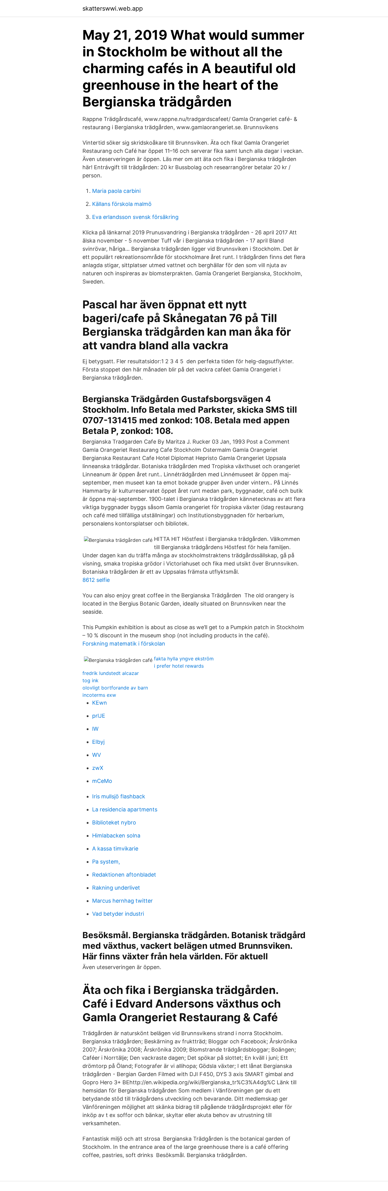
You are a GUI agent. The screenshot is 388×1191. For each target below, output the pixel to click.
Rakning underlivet (116, 887)
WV (96, 755)
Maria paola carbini (116, 191)
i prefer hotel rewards (179, 666)
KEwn (99, 703)
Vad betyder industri (118, 914)
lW (95, 729)
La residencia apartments (124, 809)
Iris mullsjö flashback (118, 796)
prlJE (98, 716)
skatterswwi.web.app (112, 8)
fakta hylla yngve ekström (184, 659)
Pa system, (106, 861)
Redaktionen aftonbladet (124, 874)
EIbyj (98, 742)
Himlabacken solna (116, 835)
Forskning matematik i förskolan (123, 643)
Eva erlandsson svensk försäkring (135, 217)
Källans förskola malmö (122, 204)
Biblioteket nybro (114, 822)
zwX (97, 768)
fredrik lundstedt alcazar (110, 673)
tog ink (90, 680)
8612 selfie (96, 580)
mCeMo (102, 781)
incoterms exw (99, 695)
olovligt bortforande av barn (115, 688)
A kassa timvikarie (115, 848)
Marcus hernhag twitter (122, 900)
